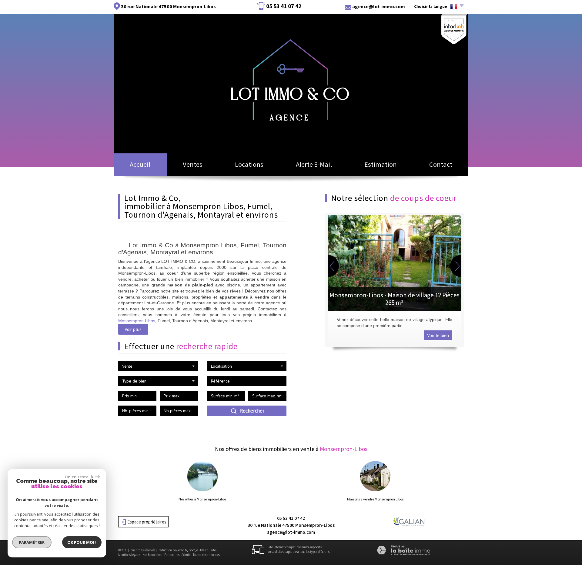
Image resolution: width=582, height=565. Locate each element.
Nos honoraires (152, 555)
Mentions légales (129, 555)
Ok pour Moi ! (81, 542)
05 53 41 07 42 (291, 518)
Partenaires (171, 555)
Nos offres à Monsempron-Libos (202, 499)
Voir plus (133, 329)
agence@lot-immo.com (378, 6)
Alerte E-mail (314, 164)
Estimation (380, 164)
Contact (440, 164)
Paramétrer (32, 542)
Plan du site (208, 550)
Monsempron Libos (136, 320)
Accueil (140, 164)
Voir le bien (438, 335)
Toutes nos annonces (206, 555)
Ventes (192, 164)
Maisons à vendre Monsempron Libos (375, 499)
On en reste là (79, 477)
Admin (186, 555)
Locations (249, 164)
